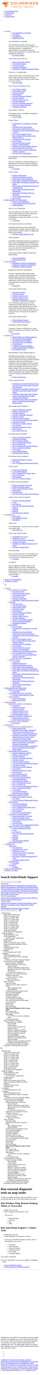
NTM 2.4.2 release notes (11, 919)
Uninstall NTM (8, 949)
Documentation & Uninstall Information (20, 1368)
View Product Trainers (19, 64)
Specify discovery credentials (14, 963)
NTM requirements (9, 936)
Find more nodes (11, 983)
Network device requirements (15, 938)
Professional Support (18, 292)
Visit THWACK (17, 530)
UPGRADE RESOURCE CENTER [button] (20, 693)
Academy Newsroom (19, 542)
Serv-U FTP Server (18, 475)
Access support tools (12, 1019)
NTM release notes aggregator (13, 932)
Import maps (9, 1003)
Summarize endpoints (12, 994)
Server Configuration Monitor (21, 448)
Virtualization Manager (19, 107)
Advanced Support (18, 294)
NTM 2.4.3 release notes (11, 918)
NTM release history (10, 930)
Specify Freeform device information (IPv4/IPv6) (19, 970)
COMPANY (5, 1360)
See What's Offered (18, 55)
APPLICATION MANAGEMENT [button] (20, 826)
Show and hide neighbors (13, 992)
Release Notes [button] (6, 913)
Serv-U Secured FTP (18, 444)
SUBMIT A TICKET (11, 581)
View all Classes (17, 82)
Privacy (14, 1367)
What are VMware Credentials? (17, 1031)
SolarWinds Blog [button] (14, 862)
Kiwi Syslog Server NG (19, 431)
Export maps (9, 1005)
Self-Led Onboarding (19, 258)
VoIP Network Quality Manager (22, 423)
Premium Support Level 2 (20, 297)
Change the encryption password (18, 1042)
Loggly (14, 502)
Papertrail (15, 509)
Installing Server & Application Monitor (24, 146)
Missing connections (14, 980)
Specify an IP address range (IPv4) (18, 967)
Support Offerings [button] (10, 261)
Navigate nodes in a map (13, 997)
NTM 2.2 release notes (11, 928)
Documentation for (6, 908)
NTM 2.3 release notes (11, 924)
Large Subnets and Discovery (17, 1027)
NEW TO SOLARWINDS (13, 579)
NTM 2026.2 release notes (12, 914)
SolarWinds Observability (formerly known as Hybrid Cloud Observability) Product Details (25, 390)
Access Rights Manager (19, 451)
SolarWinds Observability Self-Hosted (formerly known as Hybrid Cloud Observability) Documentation (20, 890)
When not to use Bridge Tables (17, 1038)
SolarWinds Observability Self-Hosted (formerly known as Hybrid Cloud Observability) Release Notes (19, 892)
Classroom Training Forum (20, 547)
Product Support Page (19, 377)
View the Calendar (18, 98)
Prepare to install (9, 939)
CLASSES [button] (12, 602)
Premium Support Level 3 (20, 299)
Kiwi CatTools (16, 429)
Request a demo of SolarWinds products (17, 1267)
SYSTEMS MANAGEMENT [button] (18, 776)
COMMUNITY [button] (10, 514)
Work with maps (9, 981)
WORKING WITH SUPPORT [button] (18, 721)
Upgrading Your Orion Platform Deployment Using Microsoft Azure (23, 128)
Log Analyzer (16, 425)
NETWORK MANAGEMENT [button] (18, 751)
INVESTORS (13, 1360)
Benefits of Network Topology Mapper (18, 960)
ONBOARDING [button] (14, 697)
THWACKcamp (16, 899)
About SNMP (12, 1024)
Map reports (9, 1014)
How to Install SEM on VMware (22, 148)
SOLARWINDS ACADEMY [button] (18, 590)
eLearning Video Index (19, 67)
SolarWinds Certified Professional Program (25, 69)
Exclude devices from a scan (16, 972)
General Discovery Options (14, 1022)
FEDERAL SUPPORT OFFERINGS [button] (20, 716)
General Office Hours (19, 91)
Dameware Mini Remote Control (22, 489)
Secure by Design (26, 898)
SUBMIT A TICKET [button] (11, 870)
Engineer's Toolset (18, 416)
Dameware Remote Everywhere (22, 485)
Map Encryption (13, 1039)
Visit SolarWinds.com (11, 11)
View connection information (14, 999)
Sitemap (35, 1368)
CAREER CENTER (24, 1360)
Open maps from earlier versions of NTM (16, 985)
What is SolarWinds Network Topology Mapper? (16, 957)
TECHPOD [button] (12, 865)
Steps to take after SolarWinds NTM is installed (15, 945)
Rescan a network (11, 978)
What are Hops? (12, 1028)
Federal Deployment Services (21, 322)
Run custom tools (11, 1011)
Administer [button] (5, 953)
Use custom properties (12, 1013)
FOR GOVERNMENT (21, 1363)
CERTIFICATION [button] (14, 660)
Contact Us (8, 15)
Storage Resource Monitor (20, 441)
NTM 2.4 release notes (11, 922)
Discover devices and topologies (13, 961)
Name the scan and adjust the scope (16, 974)
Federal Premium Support (20, 320)
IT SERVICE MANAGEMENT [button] (19, 814)
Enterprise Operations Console (21, 427)
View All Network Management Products (25, 420)
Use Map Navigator (12, 995)
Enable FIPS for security (11, 947)
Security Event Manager (19, 470)
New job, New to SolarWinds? (21, 153)
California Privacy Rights (25, 1367)
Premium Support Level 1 (20, 296)
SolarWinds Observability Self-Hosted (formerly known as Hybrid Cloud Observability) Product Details (24, 737)
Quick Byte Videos (18, 65)
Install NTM (7, 941)
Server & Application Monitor (21, 105)
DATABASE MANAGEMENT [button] (19, 795)
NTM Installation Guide (11, 935)
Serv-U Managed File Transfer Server (24, 473)
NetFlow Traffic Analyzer (20, 100)
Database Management (19, 175)
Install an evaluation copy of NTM (14, 942)
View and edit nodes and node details (17, 1000)
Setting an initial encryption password (19, 1041)
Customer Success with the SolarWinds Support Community (24, 150)
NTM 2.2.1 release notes (11, 927)
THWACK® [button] (13, 846)
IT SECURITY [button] (13, 802)
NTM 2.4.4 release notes (11, 916)
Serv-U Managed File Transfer (21, 442)
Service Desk (16, 198)
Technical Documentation (9, 903)
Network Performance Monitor (21, 96)
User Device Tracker (18, 422)
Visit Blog (15, 559)
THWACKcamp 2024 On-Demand (23, 540)
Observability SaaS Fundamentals (22, 179)
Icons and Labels (11, 1006)
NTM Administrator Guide (12, 955)
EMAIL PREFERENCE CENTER (27, 1361)
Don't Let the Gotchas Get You (21, 134)
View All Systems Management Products (24, 446)
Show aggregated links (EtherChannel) (15, 988)
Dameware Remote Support (21, 487)
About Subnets (12, 1025)
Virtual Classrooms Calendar (21, 62)
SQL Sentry (16, 461)
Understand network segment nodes (17, 991)
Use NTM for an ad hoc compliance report (19, 1016)
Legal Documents (6, 1367)
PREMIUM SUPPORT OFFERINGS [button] (20, 704)
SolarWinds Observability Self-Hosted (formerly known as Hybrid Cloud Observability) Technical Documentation (24, 732)
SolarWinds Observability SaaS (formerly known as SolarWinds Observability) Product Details (25, 401)
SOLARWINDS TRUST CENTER (27, 1365)
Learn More (16, 169)
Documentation (9, 13)
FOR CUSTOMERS (7, 1363)
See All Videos (17, 117)
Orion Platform (17, 94)
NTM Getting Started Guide (12, 952)
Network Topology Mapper (20, 418)
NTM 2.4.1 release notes (11, 921)
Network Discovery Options (12, 1020)
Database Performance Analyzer (22, 177)
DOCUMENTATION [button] (15, 842)
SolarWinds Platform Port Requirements (13, 885)
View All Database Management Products (25, 463)
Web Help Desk (17, 492)
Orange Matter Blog (22, 905)
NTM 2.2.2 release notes (11, 925)
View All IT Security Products (21, 478)
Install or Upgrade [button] (7, 933)
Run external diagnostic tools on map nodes (18, 1009)
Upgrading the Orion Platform (21, 139)
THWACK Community (8, 905)
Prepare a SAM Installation (20, 144)
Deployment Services (19, 260)
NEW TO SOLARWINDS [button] (17, 690)
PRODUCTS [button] (9, 335)
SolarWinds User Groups (20, 537)
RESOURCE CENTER (8, 1361)
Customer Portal (10, 16)
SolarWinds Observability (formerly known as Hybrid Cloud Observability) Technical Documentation (25, 385)
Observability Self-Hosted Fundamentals (24, 181)
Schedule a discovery (12, 975)
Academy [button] (8, 31)
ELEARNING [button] (13, 625)
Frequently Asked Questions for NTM (15, 1045)
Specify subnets (12, 966)
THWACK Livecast (18, 538)
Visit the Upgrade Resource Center (23, 234)
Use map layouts (11, 1002)
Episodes (15, 576)
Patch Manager (17, 477)
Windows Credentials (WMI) (16, 1030)
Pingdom (15, 511)
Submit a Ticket (32, 903)
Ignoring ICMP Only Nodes (16, 1036)
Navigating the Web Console (21, 143)
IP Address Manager (18, 101)
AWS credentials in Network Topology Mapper (16, 1033)
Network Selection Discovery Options (17, 1044)
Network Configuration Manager (22, 103)
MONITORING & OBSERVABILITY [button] (21, 726)
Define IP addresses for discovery (16, 964)
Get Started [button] (5, 950)
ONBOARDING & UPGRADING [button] (16, 200)
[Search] (20, 910)
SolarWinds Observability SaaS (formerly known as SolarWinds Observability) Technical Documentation (25, 396)
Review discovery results (15, 977)
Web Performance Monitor (20, 453)
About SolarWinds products (13, 1265)
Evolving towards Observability (11, 898)
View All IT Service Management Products (25, 494)
